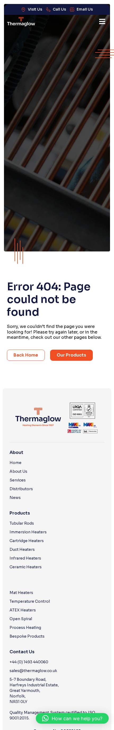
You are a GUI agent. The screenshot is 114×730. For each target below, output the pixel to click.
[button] (102, 21)
